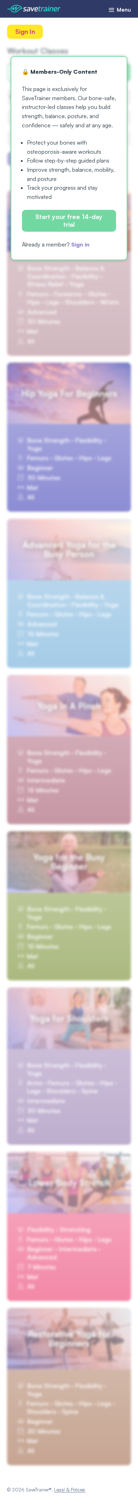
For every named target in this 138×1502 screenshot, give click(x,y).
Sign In (25, 31)
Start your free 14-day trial (69, 220)
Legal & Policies (69, 1489)
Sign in (80, 244)
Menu (123, 9)
